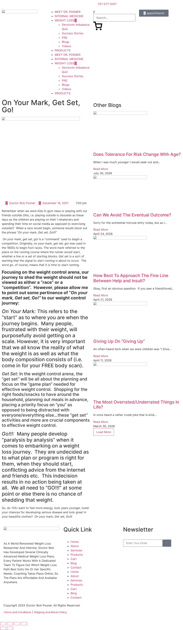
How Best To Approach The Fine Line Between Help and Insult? (130, 278)
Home (75, 541)
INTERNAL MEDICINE (69, 16)
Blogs (65, 42)
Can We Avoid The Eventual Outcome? (132, 215)
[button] (114, 12)
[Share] (17, 623)
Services (76, 550)
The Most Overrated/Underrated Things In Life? (136, 404)
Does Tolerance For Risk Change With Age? (137, 154)
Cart (74, 559)
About (75, 546)
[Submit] (167, 543)
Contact (76, 567)
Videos (66, 46)
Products (77, 554)
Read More (100, 169)
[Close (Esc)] (24, 623)
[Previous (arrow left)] (3, 628)
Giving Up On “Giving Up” (119, 341)
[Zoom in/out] (3, 623)
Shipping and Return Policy (50, 612)
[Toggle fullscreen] (10, 623)
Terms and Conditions (17, 612)
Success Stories (72, 33)
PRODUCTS (62, 50)
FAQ (64, 37)
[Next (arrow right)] (10, 628)
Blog (74, 563)
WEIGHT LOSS (64, 20)
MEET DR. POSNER (67, 12)
